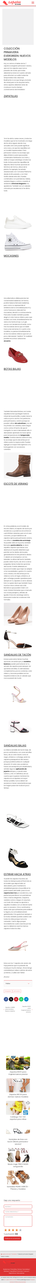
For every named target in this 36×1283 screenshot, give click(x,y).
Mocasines (20, 1273)
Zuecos (26, 1271)
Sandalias (26, 1269)
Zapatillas (13, 1271)
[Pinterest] (16, 999)
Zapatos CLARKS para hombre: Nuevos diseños (10, 1009)
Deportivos (12, 1273)
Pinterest (32, 1279)
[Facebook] (6, 999)
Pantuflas (14, 1269)
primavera (17, 991)
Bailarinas (6, 1269)
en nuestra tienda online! (10, 1279)
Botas (20, 1269)
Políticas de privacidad (20, 1282)
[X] (11, 999)
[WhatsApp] (21, 999)
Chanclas (19, 1271)
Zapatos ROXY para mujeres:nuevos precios (26, 1009)
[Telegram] (26, 999)
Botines (6, 1271)
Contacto (12, 1282)
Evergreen (8, 991)
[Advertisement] (18, 27)
